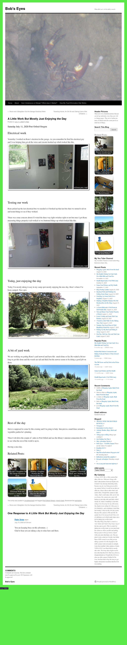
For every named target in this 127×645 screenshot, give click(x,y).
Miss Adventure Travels (103, 441)
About (17, 103)
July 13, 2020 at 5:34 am (23, 522)
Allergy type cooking (102, 435)
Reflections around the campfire (105, 457)
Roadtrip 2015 (100, 448)
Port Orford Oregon (49, 500)
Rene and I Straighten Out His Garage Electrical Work (27, 111)
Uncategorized (29, 500)
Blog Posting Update (102, 289)
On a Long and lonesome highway (106, 463)
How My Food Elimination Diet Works (73, 103)
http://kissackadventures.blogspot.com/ (107, 452)
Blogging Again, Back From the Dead (107, 269)
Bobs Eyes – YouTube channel (105, 443)
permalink (78, 500)
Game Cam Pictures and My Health (106, 285)
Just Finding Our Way (103, 439)
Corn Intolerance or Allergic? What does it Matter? (39, 103)
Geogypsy (99, 426)
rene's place (60, 500)
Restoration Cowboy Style (104, 428)
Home (10, 103)
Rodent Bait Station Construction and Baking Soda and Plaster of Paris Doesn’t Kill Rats (107, 353)
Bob (27, 122)
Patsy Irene (19, 519)
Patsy (98, 450)
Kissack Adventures (102, 459)
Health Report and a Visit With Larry (107, 281)
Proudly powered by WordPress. (106, 582)
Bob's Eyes (15, 8)
